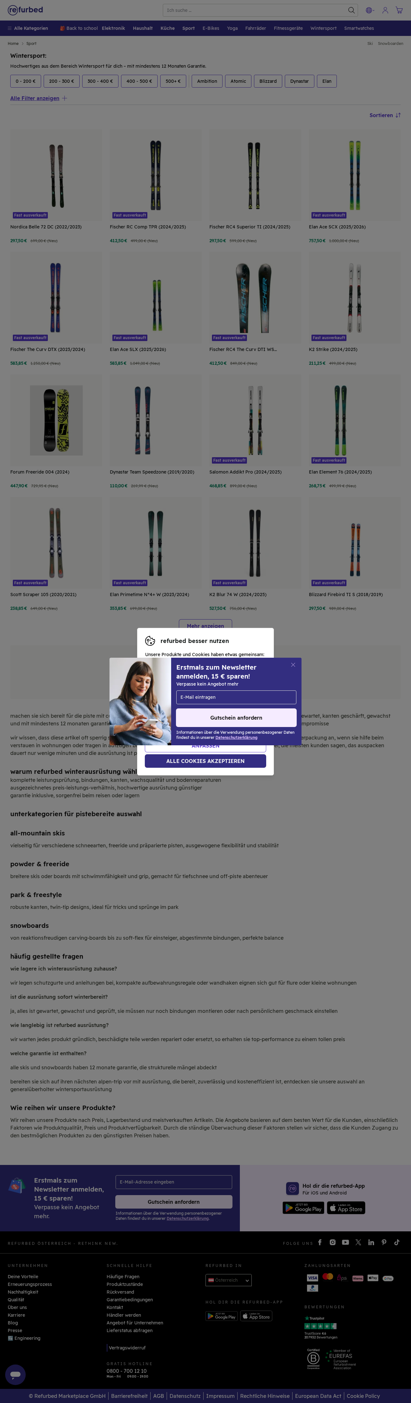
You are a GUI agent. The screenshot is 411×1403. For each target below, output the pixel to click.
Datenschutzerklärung (196, 708)
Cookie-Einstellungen (177, 702)
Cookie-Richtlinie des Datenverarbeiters (190, 715)
